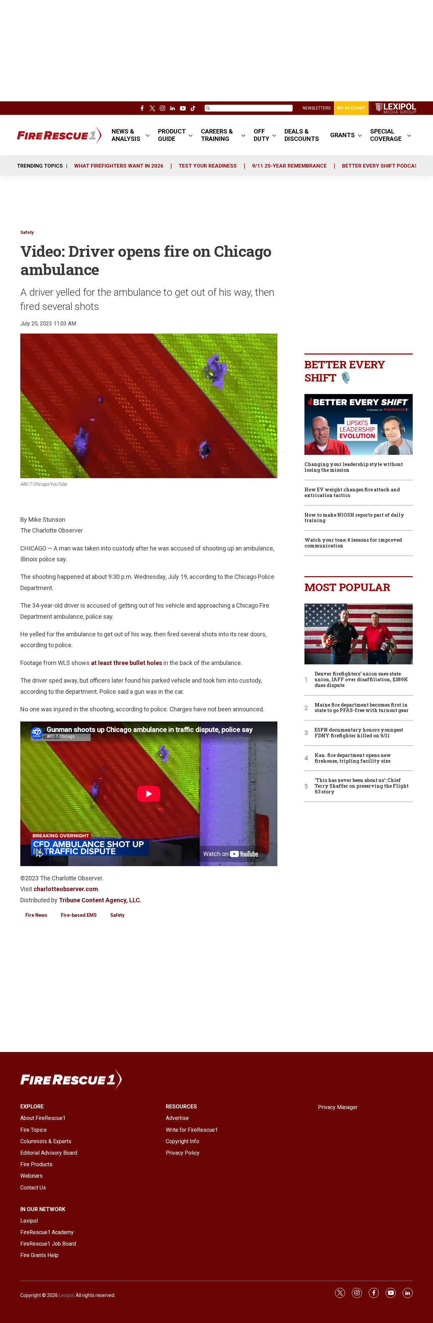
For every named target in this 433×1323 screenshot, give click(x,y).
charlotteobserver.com (65, 888)
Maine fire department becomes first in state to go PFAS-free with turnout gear (362, 708)
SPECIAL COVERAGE (386, 135)
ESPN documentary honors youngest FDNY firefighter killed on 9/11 (359, 733)
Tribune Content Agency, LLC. (100, 900)
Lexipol (66, 1295)
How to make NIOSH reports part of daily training (354, 518)
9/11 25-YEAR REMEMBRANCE (289, 166)
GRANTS (342, 135)
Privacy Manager (338, 1107)
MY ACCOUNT (351, 108)
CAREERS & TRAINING (217, 135)
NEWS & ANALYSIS (126, 135)
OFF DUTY (261, 135)
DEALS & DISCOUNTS (301, 135)
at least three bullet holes (126, 662)
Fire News (36, 915)
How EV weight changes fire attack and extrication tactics (352, 492)
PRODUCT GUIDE (172, 135)
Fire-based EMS (79, 915)
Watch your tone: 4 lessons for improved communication (353, 543)
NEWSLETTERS (317, 108)
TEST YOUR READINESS (208, 166)
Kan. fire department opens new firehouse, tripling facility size (353, 758)
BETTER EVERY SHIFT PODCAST (381, 166)
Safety (27, 232)
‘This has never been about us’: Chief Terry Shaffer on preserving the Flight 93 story (362, 786)
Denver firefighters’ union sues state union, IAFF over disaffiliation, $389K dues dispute (361, 679)
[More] (148, 135)
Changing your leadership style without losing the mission (353, 467)
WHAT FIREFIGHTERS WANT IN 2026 (118, 166)
